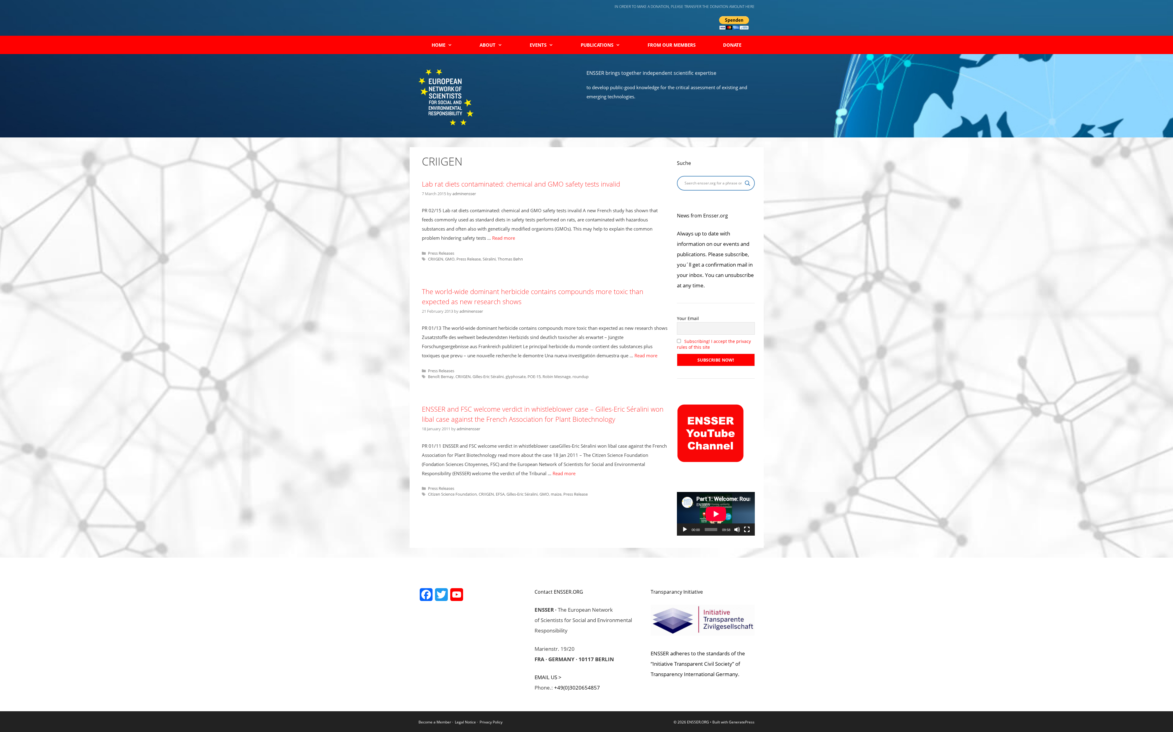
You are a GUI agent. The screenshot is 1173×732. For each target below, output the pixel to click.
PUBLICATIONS (597, 45)
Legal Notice (465, 722)
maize (556, 494)
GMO (450, 259)
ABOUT (487, 45)
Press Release (468, 259)
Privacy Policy (491, 722)
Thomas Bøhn (510, 259)
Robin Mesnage (557, 376)
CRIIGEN (435, 259)
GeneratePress (742, 722)
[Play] (685, 529)
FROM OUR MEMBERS (672, 45)
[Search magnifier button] (747, 183)
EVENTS (538, 45)
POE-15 (534, 376)
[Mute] (737, 529)
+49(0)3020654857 (577, 687)
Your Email (688, 318)
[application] (716, 514)
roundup (580, 376)
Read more (503, 238)
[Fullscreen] (747, 529)
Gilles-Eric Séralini (488, 376)
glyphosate (516, 376)
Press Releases (441, 253)
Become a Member (435, 722)
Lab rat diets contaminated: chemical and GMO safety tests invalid (521, 183)
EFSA (500, 494)
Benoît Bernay (441, 376)
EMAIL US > (548, 677)
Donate (732, 45)
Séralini (489, 259)
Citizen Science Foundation (452, 494)
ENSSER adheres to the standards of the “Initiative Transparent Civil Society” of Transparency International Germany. (698, 664)
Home (438, 45)
